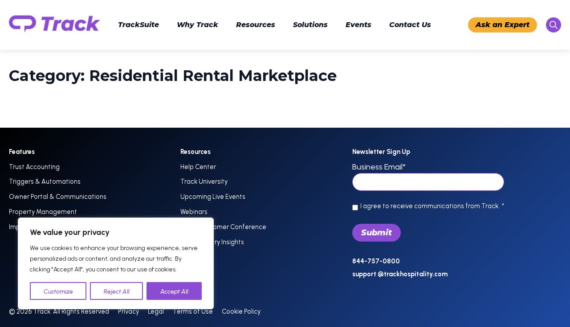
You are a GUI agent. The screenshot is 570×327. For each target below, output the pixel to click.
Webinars (194, 212)
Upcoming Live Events (212, 197)
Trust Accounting (34, 167)
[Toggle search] (553, 24)
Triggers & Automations (45, 182)
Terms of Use (193, 311)
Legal (156, 311)
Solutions (310, 24)
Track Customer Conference (223, 227)
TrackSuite (138, 24)
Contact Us (410, 24)
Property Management (43, 212)
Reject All (117, 291)
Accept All (174, 291)
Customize (58, 291)
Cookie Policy (241, 311)
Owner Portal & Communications (57, 197)
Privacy (128, 311)
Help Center (198, 167)
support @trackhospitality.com (400, 274)
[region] (116, 263)
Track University (204, 182)
